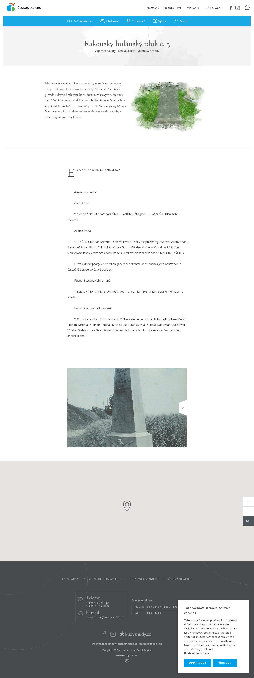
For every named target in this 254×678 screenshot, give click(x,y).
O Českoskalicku (82, 21)
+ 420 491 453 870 (97, 606)
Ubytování (112, 21)
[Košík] (247, 8)
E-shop (184, 21)
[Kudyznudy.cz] (135, 635)
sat (248, 521)
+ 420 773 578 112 (97, 603)
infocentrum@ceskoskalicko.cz (105, 617)
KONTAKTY (70, 579)
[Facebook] (230, 7)
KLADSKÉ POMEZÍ (144, 579)
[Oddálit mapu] (248, 511)
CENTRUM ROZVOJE (105, 579)
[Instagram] (237, 7)
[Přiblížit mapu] (248, 501)
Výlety (162, 21)
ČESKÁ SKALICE (180, 579)
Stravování (138, 21)
